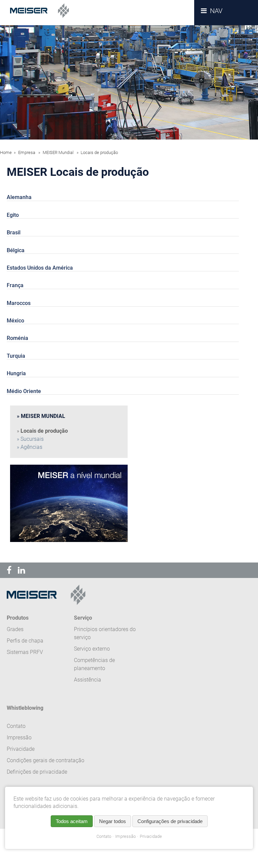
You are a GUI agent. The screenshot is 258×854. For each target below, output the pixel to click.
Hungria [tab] (16, 373)
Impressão (125, 836)
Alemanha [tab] (19, 197)
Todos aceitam (72, 821)
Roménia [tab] (17, 338)
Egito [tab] (13, 215)
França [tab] (15, 285)
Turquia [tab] (16, 356)
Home (6, 152)
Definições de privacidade (37, 772)
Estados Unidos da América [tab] (40, 268)
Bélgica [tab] (16, 250)
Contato (103, 836)
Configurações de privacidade (170, 821)
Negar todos (112, 821)
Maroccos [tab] (19, 303)
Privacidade (151, 836)
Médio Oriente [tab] (24, 391)
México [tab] (15, 320)
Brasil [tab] (13, 232)
